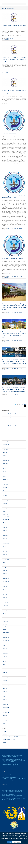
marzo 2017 (5, 567)
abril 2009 (4, 718)
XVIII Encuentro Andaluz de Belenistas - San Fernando (11, 776)
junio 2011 (5, 664)
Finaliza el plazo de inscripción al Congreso (12, 258)
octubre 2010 (5, 683)
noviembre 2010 (6, 680)
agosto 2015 (5, 610)
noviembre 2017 (6, 559)
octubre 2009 (5, 710)
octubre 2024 (5, 449)
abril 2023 (4, 468)
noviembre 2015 (6, 602)
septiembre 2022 (6, 487)
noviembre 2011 (6, 653)
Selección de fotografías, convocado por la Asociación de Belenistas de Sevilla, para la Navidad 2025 (12, 756)
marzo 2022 (5, 495)
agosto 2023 (5, 465)
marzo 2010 (5, 696)
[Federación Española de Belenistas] (21, 807)
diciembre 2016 (5, 575)
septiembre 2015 (6, 608)
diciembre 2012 (5, 634)
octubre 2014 (5, 621)
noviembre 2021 (6, 503)
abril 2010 (4, 693)
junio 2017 (5, 562)
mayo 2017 (5, 565)
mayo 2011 (5, 667)
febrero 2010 (5, 699)
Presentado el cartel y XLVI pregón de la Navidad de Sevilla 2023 (13, 778)
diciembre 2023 (5, 457)
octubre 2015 (5, 605)
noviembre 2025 (6, 444)
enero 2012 (5, 651)
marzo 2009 (5, 720)
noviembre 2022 (6, 482)
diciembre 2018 (5, 541)
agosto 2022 (5, 490)
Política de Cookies (16, 842)
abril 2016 (4, 589)
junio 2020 (5, 524)
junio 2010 (5, 688)
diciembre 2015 (5, 600)
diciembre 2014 (5, 618)
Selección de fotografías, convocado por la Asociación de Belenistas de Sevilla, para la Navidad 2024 (12, 764)
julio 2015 (4, 613)
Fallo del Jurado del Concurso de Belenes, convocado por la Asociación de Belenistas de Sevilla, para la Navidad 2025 (13, 758)
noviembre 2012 (6, 637)
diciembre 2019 (5, 533)
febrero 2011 (5, 672)
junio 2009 (5, 715)
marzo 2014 (5, 626)
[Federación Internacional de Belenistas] (10, 807)
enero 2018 (5, 554)
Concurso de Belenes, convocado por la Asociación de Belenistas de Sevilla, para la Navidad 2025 (14, 761)
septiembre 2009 (6, 712)
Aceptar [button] (9, 842)
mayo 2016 (5, 586)
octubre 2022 (5, 484)
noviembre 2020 (6, 516)
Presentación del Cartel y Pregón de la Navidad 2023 (11, 780)
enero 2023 (5, 476)
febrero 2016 (5, 594)
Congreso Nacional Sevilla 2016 (12, 165)
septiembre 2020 (6, 519)
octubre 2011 (5, 656)
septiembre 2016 (6, 581)
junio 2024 (5, 452)
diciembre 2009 (5, 704)
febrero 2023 (5, 474)
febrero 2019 (5, 538)
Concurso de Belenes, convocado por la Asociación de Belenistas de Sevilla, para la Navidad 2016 (14, 91)
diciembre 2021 (5, 500)
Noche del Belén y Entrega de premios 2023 (10, 777)
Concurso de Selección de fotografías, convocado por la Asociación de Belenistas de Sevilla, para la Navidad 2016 (14, 59)
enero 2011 (5, 675)
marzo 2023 (5, 471)
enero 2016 (5, 597)
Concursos (9, 38)
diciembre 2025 (5, 441)
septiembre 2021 (6, 506)
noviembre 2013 (6, 632)
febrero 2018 (5, 551)
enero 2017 (5, 573)
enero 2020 (5, 530)
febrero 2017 (5, 570)
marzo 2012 (5, 645)
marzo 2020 (5, 527)
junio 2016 (5, 584)
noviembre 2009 (6, 707)
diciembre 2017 (5, 557)
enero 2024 (5, 455)
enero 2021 (5, 511)
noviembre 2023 (6, 460)
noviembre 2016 (6, 578)
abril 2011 (4, 669)
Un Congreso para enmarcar (9, 133)
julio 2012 (4, 643)
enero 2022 (5, 498)
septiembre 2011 (6, 659)
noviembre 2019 (6, 535)
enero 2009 (5, 723)
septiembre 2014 (6, 624)
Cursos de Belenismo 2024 (7, 774)
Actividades (5, 731)
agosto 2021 (5, 508)
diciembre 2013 (5, 629)
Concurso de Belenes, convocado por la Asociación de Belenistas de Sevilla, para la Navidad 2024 (14, 766)
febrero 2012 (5, 648)
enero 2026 (5, 439)
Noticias (12, 38)
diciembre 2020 (5, 514)
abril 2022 (4, 492)
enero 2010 (5, 701)
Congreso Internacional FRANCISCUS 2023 (10, 736)
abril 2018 (4, 546)
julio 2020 (4, 522)
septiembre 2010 (6, 685)
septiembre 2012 (6, 640)
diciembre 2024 (5, 447)
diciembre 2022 (5, 479)
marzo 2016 (5, 592)
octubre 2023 (5, 463)
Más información (5, 39)
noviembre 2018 (6, 543)
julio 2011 (4, 661)
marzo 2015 (5, 616)
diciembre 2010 (5, 677)
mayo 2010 (5, 691)
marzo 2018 (5, 549)
